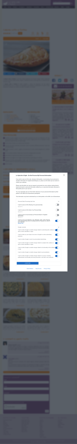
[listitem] (38, 201)
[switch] (57, 205)
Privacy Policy (47, 268)
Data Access (38, 268)
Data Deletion (30, 268)
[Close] (64, 175)
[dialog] (38, 222)
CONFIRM (27, 263)
